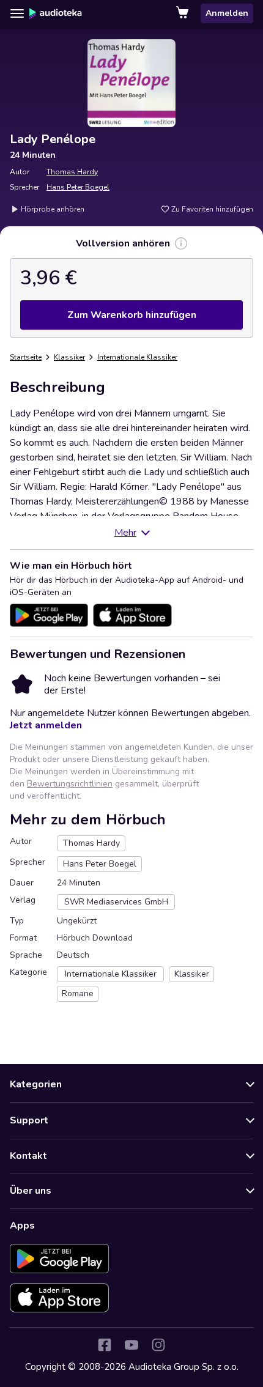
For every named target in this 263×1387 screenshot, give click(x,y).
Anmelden (227, 13)
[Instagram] (158, 1344)
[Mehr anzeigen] (181, 243)
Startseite (26, 357)
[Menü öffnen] (17, 13)
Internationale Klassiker (137, 357)
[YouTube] (131, 1344)
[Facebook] (104, 1344)
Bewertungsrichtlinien (70, 784)
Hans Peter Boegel (77, 187)
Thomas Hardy (72, 172)
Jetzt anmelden (46, 725)
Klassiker (69, 357)
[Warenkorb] (183, 13)
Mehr (125, 532)
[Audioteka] (55, 13)
